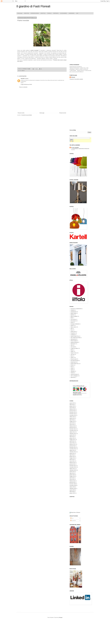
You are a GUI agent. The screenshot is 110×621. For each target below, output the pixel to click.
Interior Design (74, 340)
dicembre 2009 (73, 483)
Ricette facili (73, 362)
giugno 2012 (72, 438)
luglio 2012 (72, 436)
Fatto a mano (73, 327)
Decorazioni (73, 320)
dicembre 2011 (73, 447)
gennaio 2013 (72, 427)
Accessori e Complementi (76, 308)
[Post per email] (33, 68)
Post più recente (21, 112)
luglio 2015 (72, 404)
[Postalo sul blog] (37, 69)
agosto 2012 (72, 435)
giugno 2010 (72, 474)
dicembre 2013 (73, 413)
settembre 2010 (73, 470)
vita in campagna (74, 375)
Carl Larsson (73, 319)
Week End (73, 377)
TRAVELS (49, 13)
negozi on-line (74, 352)
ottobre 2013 (72, 416)
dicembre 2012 (73, 428)
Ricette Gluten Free (75, 363)
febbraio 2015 (72, 409)
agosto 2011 (72, 453)
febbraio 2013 (72, 425)
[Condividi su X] (38, 69)
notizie (72, 357)
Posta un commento (23, 87)
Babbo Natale (73, 313)
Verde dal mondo (74, 374)
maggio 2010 (72, 476)
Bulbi (72, 317)
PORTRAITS (55, 13)
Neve (72, 356)
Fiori (72, 330)
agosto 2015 (72, 403)
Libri (72, 345)
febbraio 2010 (72, 480)
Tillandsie (73, 371)
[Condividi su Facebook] (39, 69)
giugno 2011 (72, 456)
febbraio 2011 (72, 462)
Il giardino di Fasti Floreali (33, 6)
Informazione (73, 339)
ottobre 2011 (72, 450)
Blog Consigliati (74, 316)
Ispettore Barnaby (74, 342)
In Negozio (73, 334)
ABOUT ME (26, 13)
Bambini (72, 314)
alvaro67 (22, 78)
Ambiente (73, 310)
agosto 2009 (72, 490)
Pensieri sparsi (74, 359)
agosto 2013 (72, 418)
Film (71, 328)
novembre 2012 (73, 430)
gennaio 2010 (72, 482)
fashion (72, 325)
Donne (72, 322)
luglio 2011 (72, 454)
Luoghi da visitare (74, 348)
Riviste (72, 365)
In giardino (73, 333)
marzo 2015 (72, 407)
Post (72, 518)
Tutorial (72, 372)
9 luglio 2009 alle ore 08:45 (26, 84)
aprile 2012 (72, 441)
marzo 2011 (72, 461)
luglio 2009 (72, 491)
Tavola (72, 369)
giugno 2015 (72, 406)
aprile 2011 (72, 459)
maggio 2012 (72, 439)
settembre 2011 (73, 451)
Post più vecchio (62, 112)
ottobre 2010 (72, 468)
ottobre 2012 (72, 432)
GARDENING (71, 13)
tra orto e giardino (75, 147)
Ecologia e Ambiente (75, 323)
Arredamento (73, 311)
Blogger (60, 617)
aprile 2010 (72, 477)
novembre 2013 (73, 415)
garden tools (73, 331)
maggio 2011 (72, 458)
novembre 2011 (73, 448)
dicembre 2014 (73, 412)
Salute (72, 368)
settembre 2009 (73, 488)
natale (72, 351)
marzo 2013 (72, 424)
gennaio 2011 (72, 464)
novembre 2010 (73, 467)
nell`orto (23, 70)
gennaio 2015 (72, 410)
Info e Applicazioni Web (75, 337)
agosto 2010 (72, 471)
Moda (72, 349)
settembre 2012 (73, 433)
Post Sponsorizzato (75, 360)
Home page (19, 13)
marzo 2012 (72, 442)
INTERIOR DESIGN (35, 13)
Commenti (73, 520)
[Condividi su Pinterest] (41, 69)
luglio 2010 (72, 473)
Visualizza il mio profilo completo (76, 79)
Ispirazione (73, 343)
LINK (77, 13)
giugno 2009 (72, 493)
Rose (72, 366)
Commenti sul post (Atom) (26, 115)
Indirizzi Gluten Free (75, 336)
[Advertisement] (41, 100)
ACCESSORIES (63, 13)
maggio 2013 (72, 421)
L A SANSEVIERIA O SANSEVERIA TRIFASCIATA (80, 148)
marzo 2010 (72, 479)
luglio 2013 (72, 419)
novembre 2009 (73, 485)
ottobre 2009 (72, 486)
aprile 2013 (72, 422)
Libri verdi (73, 346)
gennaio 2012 (72, 445)
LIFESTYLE (43, 13)
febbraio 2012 (72, 444)
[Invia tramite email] (35, 69)
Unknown (73, 77)
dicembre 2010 (73, 465)
